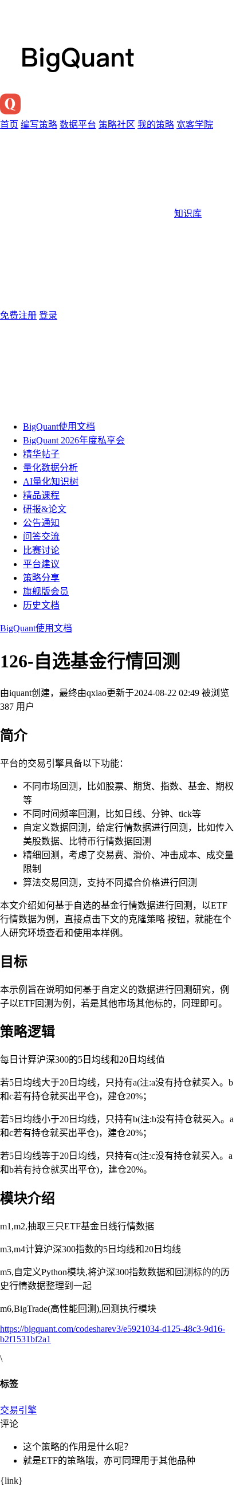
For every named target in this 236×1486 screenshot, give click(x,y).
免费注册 (18, 315)
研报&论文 (44, 509)
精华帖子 (41, 454)
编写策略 (39, 124)
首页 (9, 124)
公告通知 (41, 523)
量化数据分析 (50, 468)
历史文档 (41, 605)
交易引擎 (18, 1410)
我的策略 (155, 124)
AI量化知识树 (50, 481)
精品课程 (41, 495)
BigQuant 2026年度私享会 (74, 440)
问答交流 (41, 536)
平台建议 (41, 564)
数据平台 (78, 124)
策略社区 (117, 124)
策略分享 (41, 578)
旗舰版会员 (46, 591)
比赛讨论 (41, 550)
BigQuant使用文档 (59, 426)
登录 (48, 315)
